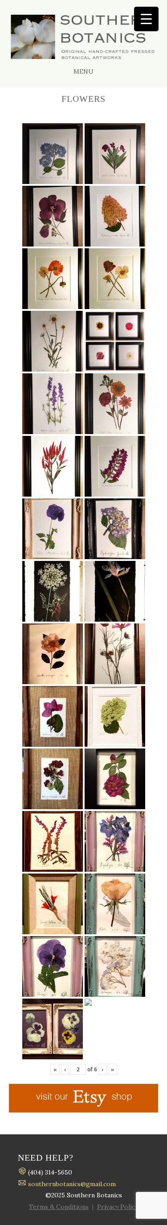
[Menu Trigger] (146, 19)
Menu (83, 71)
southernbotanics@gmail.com (72, 1184)
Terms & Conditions (59, 1207)
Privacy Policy (117, 1207)
